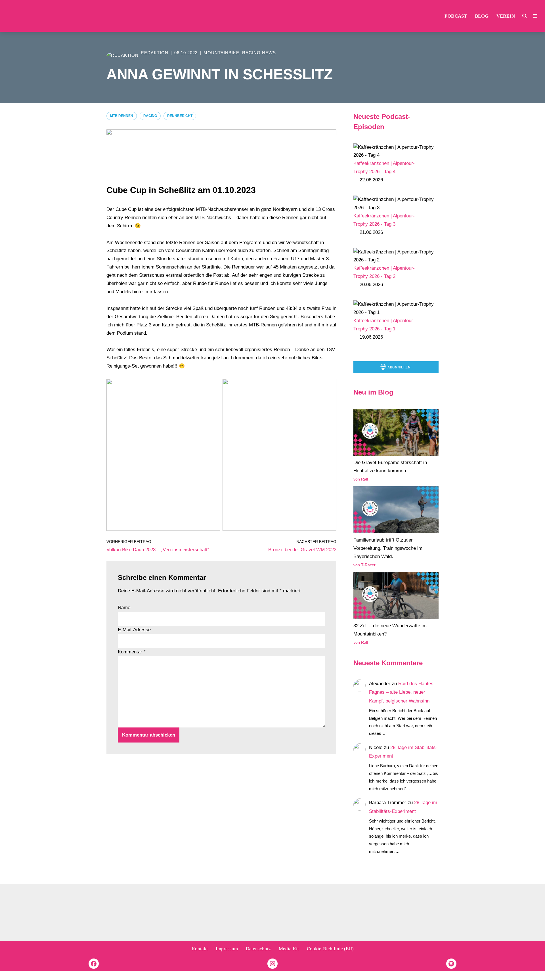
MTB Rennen (121, 116)
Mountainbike (221, 52)
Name (124, 607)
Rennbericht (179, 116)
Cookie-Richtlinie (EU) (330, 948)
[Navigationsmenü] (535, 16)
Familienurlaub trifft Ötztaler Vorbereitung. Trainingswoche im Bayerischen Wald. (387, 548)
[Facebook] (94, 964)
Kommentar (132, 652)
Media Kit (289, 948)
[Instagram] (272, 964)
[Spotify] (451, 964)
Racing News (259, 52)
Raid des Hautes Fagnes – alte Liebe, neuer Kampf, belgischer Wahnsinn (401, 692)
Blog (482, 16)
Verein (505, 16)
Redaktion (154, 52)
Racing (150, 116)
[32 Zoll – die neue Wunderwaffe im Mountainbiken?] (396, 597)
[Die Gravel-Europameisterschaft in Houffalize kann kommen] (396, 434)
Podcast (456, 16)
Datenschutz (258, 948)
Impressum (227, 948)
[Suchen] (524, 16)
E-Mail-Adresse (134, 629)
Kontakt (200, 948)
